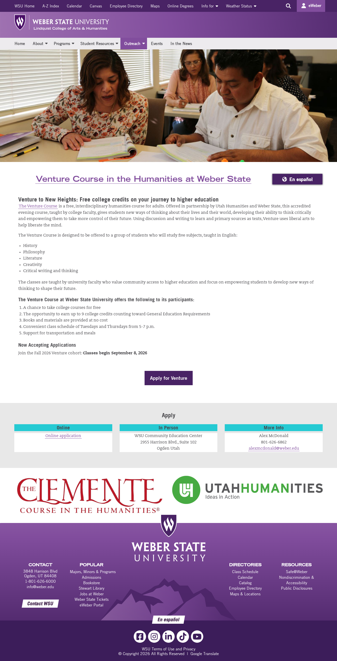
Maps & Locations (245, 593)
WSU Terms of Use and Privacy (168, 648)
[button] (46, 43)
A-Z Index (50, 5)
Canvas (96, 5)
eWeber (315, 5)
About (38, 43)
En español (301, 179)
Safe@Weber (296, 571)
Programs (62, 43)
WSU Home (25, 5)
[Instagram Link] (154, 636)
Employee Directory (126, 5)
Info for (208, 5)
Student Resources (97, 43)
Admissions (91, 577)
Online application (63, 436)
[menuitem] (24, 6)
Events (157, 43)
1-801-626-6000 (40, 581)
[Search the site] (288, 6)
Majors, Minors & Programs (93, 571)
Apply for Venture (168, 378)
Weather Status (239, 5)
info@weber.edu (40, 586)
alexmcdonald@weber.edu (274, 449)
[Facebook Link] (140, 636)
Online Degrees (180, 5)
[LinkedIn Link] (168, 636)
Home (20, 43)
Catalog (245, 582)
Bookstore (91, 582)
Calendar (74, 5)
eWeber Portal (91, 604)
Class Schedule (245, 571)
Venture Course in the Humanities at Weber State (143, 179)
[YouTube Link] (197, 636)
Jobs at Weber (92, 593)
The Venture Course (38, 206)
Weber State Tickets (92, 599)
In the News (181, 43)
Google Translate (204, 653)
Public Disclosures (296, 588)
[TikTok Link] (183, 636)
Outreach (132, 43)
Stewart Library (91, 588)
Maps (155, 5)
